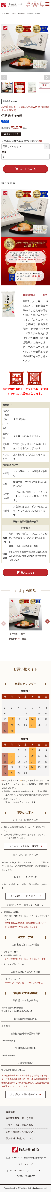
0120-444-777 (20, 1170)
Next (47, 77)
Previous (4, 77)
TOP (4, 13)
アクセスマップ (25, 1164)
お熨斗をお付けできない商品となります (22, 141)
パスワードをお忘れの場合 (19, 1125)
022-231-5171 (37, 1170)
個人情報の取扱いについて (19, 1138)
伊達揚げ (22, 13)
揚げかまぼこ (12, 13)
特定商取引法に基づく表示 (19, 1118)
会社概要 (10, 1111)
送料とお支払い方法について (20, 1132)
